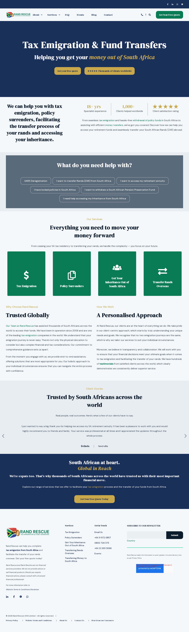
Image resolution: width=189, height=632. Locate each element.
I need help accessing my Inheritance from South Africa (94, 198)
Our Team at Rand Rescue (20, 325)
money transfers (114, 125)
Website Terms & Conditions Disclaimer (22, 589)
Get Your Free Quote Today (94, 499)
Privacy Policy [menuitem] (12, 620)
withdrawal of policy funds (147, 120)
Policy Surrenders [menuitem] (73, 537)
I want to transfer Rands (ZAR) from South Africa (83, 180)
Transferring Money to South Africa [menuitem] (76, 559)
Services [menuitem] (52, 14)
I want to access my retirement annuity (142, 180)
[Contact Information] (142, 14)
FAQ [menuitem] (67, 14)
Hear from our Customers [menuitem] (103, 620)
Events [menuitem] (80, 14)
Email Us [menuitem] (98, 532)
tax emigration (107, 120)
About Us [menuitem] (63, 620)
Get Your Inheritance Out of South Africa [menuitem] (75, 544)
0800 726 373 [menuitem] (101, 543)
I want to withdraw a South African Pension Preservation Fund (120, 189)
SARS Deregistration (35, 180)
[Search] (150, 14)
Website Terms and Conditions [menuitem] (39, 620)
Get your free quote (67, 70)
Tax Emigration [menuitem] (72, 532)
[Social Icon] (168, 4)
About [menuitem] (36, 14)
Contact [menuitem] (108, 14)
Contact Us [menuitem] (79, 620)
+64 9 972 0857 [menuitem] (102, 537)
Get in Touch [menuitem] (100, 525)
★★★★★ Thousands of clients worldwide (110, 70)
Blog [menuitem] (94, 14)
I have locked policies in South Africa (55, 189)
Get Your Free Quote (169, 14)
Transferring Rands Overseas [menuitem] (74, 552)
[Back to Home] (18, 17)
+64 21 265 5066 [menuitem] (103, 548)
